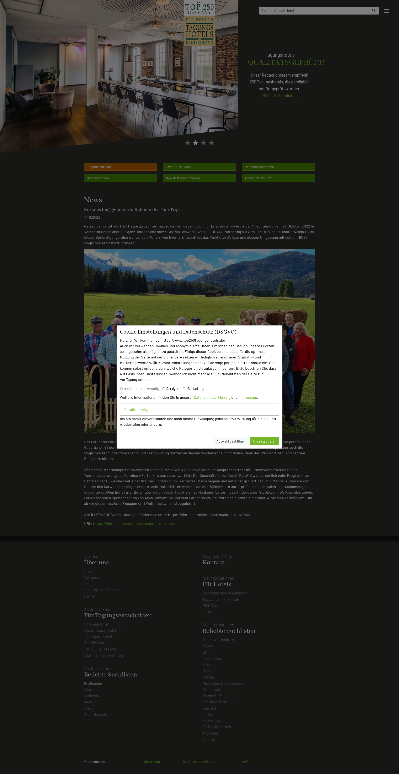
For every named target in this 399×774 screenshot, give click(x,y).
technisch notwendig (141, 388)
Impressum (247, 397)
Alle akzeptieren (264, 441)
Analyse (172, 388)
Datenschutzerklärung (212, 397)
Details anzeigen (137, 409)
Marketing (195, 388)
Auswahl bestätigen (231, 441)
